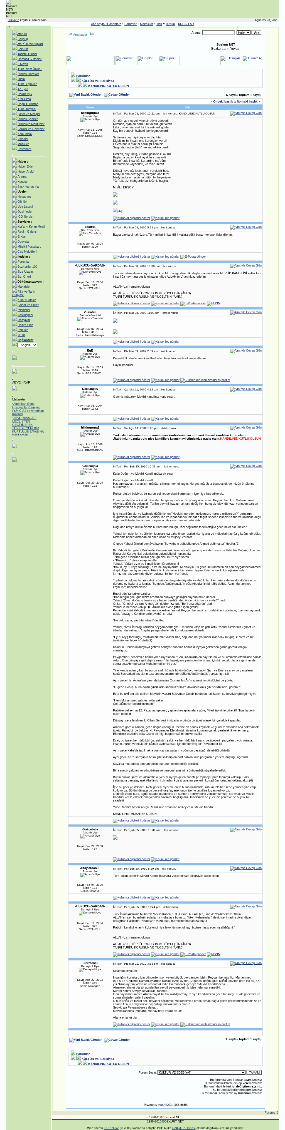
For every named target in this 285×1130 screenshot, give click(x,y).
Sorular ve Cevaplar (31, 129)
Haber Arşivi (26, 171)
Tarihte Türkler (27, 54)
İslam (21, 79)
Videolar (23, 139)
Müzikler (23, 144)
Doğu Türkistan (28, 104)
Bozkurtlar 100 (27, 266)
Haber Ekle (25, 166)
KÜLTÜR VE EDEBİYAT (98, 81)
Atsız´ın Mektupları (30, 44)
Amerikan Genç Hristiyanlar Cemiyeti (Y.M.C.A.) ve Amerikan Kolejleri (28, 407)
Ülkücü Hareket (28, 74)
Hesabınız (24, 196)
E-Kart (22, 236)
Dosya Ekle (25, 325)
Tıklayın (13, 20)
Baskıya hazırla (28, 186)
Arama (22, 176)
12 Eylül (23, 89)
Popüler (23, 330)
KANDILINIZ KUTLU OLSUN (108, 86)
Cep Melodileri (27, 251)
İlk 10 (21, 335)
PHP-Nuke (111, 1128)
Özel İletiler (25, 211)
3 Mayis (23, 64)
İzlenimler (24, 310)
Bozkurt (23, 49)
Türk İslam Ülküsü (30, 69)
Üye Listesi (25, 206)
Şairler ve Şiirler (28, 305)
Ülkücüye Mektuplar (31, 124)
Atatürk (22, 34)
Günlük (22, 201)
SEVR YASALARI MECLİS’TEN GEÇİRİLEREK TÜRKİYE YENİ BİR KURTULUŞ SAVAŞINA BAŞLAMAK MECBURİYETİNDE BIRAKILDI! (28, 427)
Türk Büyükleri (27, 84)
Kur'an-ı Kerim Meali (31, 226)
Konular (23, 181)
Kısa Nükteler (27, 300)
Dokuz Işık (25, 94)
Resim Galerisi (27, 231)
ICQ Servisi (25, 216)
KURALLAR (186, 24)
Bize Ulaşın (25, 271)
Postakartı (24, 149)
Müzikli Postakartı (29, 246)
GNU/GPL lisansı (184, 1128)
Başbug (23, 39)
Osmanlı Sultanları (30, 59)
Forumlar (130, 24)
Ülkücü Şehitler (28, 119)
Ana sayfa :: (99, 24)
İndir (159, 24)
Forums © (271, 1112)
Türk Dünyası (26, 109)
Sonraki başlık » (248, 101)
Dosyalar (24, 241)
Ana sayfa (80, 34)
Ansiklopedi (25, 315)
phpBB (161, 1105)
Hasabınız (114, 24)
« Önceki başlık (222, 101)
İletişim (170, 24)
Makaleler (146, 24)
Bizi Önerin (25, 276)
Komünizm (25, 134)
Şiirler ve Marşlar (29, 114)
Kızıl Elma (24, 99)
